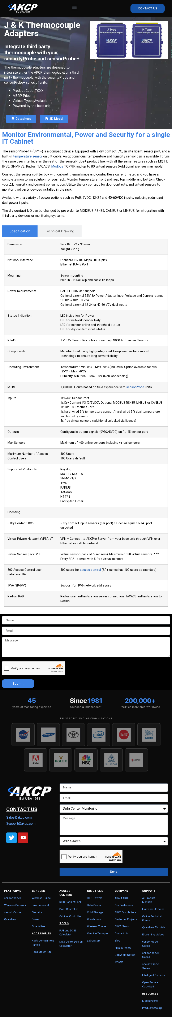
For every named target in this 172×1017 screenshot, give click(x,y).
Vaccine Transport (98, 933)
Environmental (40, 905)
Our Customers (124, 905)
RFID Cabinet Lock (70, 902)
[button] (74, 7)
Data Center (94, 905)
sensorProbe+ (12, 898)
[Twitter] (11, 837)
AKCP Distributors (125, 912)
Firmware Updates (153, 909)
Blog (117, 940)
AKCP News (122, 926)
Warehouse (94, 919)
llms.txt (119, 962)
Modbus (57, 166)
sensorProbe (135, 387)
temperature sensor (27, 156)
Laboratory (93, 940)
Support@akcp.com (20, 824)
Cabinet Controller (70, 916)
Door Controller (68, 909)
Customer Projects (126, 919)
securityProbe (12, 912)
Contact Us (121, 933)
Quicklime (10, 919)
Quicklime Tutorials (153, 927)
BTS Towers (94, 898)
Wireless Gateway (15, 905)
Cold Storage (95, 912)
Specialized (39, 926)
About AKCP (122, 898)
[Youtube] (23, 837)
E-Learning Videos (153, 934)
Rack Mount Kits (42, 951)
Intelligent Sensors (153, 975)
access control (90, 570)
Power (35, 919)
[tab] (20, 231)
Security (37, 912)
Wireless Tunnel (41, 898)
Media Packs (150, 1000)
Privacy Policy (123, 947)
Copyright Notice (125, 954)
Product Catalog (152, 1007)
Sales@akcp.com (19, 817)
